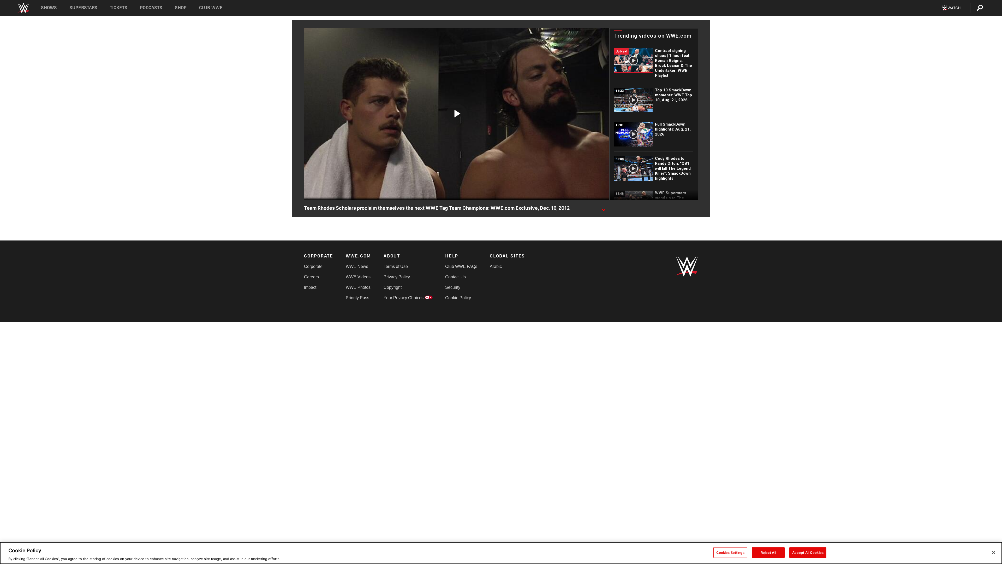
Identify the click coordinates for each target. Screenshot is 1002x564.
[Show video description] (603, 208)
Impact (310, 287)
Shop (181, 7)
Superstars (83, 7)
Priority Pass (357, 298)
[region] (501, 553)
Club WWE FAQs (461, 266)
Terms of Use (396, 266)
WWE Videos (358, 277)
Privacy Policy (397, 277)
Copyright (393, 287)
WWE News (357, 266)
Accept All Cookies (808, 552)
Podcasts (151, 7)
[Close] (993, 552)
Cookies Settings (730, 552)
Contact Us (455, 277)
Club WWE (211, 7)
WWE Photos (358, 287)
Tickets (118, 7)
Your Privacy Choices (404, 298)
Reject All (768, 552)
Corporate (313, 266)
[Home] (23, 8)
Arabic (496, 266)
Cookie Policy (458, 298)
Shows (49, 7)
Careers (311, 277)
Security (452, 287)
